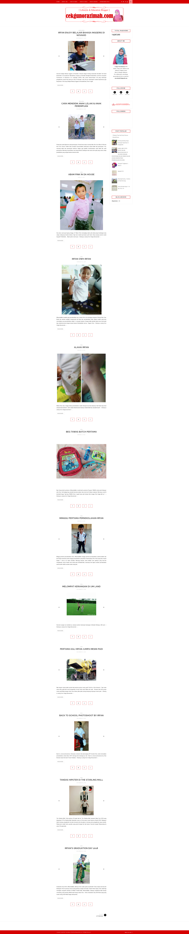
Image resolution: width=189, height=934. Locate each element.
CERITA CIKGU (83, 1)
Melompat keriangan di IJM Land (81, 586)
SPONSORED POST (105, 1)
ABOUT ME (65, 1)
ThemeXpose (68, 932)
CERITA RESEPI (94, 1)
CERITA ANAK (73, 1)
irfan (81, 172)
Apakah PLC (121, 171)
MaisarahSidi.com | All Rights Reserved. (83, 932)
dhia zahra (81, 101)
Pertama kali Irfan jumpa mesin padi (81, 649)
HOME (58, 1)
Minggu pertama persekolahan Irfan (81, 518)
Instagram (127, 94)
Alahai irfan (81, 347)
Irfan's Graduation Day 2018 (81, 848)
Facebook (115, 94)
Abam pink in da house (81, 174)
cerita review (81, 30)
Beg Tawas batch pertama (81, 432)
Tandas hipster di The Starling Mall (81, 780)
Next (104, 56)
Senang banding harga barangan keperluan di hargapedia (123, 142)
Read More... (60, 85)
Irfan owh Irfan (81, 259)
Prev (59, 56)
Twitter (121, 94)
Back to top (128, 932)
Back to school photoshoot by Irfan (81, 715)
